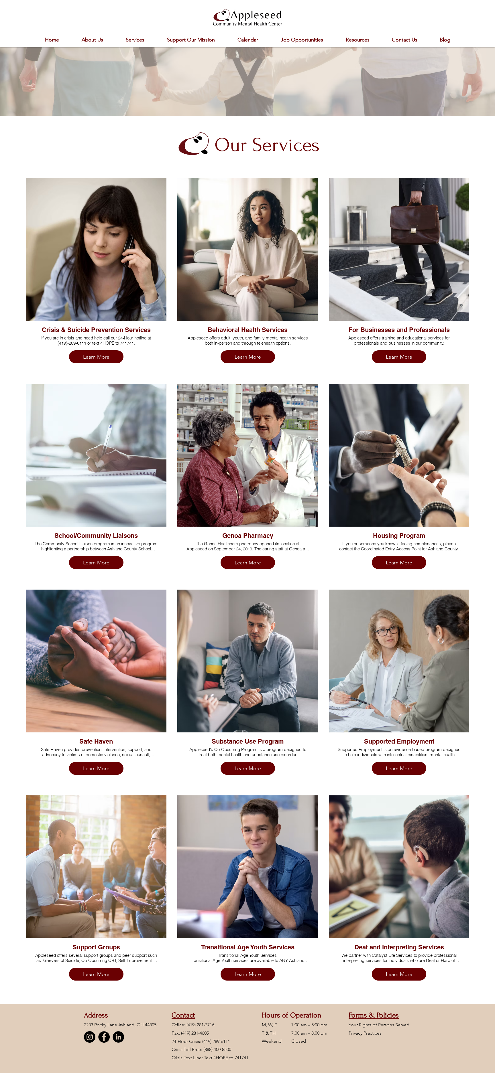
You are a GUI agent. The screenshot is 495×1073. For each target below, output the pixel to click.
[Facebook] (104, 1037)
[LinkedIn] (118, 1037)
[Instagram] (89, 1037)
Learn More (96, 357)
